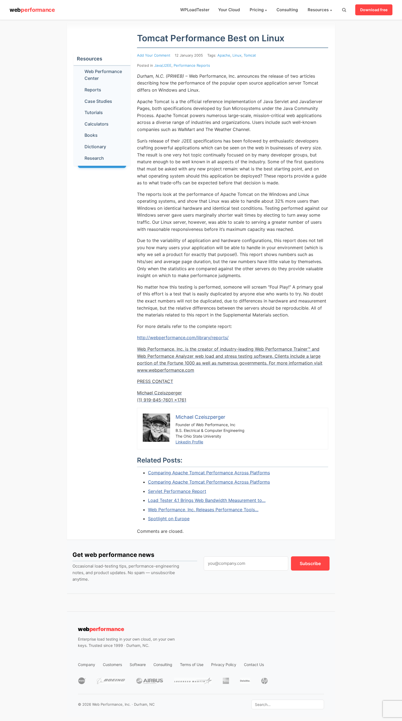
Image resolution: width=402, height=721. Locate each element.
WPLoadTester (194, 9)
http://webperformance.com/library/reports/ (183, 337)
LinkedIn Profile (189, 442)
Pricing (258, 9)
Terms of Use (191, 664)
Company (86, 664)
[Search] (344, 9)
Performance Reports (192, 65)
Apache (223, 55)
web (32, 10)
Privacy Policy (223, 664)
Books (91, 135)
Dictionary (95, 146)
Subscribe (310, 563)
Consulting (287, 9)
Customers (112, 664)
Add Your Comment (153, 55)
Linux (236, 55)
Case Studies (98, 101)
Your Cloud (229, 9)
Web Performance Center (103, 75)
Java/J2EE (162, 65)
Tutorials (94, 112)
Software (138, 664)
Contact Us (254, 664)
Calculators (97, 124)
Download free (374, 9)
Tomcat (250, 55)
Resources (320, 9)
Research (94, 158)
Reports (93, 89)
